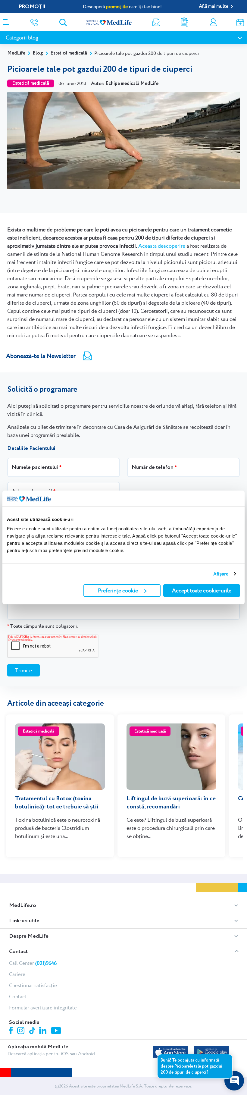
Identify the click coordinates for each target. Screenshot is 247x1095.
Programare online (240, 22)
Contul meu (213, 22)
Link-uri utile (24, 921)
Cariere (17, 974)
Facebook (11, 1031)
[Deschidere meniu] (7, 20)
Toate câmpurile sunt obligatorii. (42, 626)
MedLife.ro (22, 905)
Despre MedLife (28, 936)
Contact (18, 951)
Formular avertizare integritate (43, 1008)
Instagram (21, 1031)
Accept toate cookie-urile (201, 590)
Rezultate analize (184, 22)
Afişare (221, 573)
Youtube (57, 1031)
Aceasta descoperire (161, 246)
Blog (38, 53)
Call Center (33, 963)
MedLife (16, 53)
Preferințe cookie (118, 590)
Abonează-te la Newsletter (41, 355)
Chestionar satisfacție (33, 985)
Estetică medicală (68, 53)
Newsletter (156, 22)
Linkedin (43, 1031)
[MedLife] (109, 22)
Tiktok (32, 1031)
